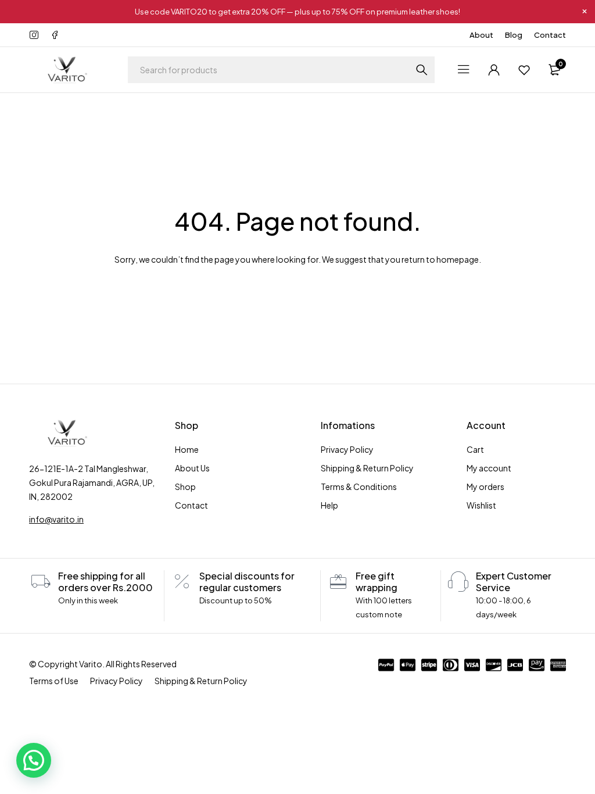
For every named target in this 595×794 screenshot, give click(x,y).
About (481, 35)
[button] (33, 760)
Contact (550, 35)
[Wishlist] (524, 69)
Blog (513, 35)
